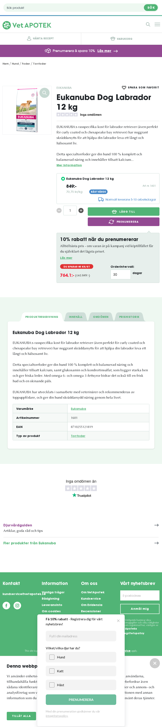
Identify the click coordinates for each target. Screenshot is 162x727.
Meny (157, 24)
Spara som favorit (143, 88)
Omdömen (100, 317)
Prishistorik (129, 317)
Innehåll (76, 317)
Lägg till (127, 212)
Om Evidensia (91, 605)
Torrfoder (78, 436)
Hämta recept (43, 38)
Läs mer (104, 51)
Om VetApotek (92, 592)
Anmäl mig (140, 609)
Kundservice (91, 599)
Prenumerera (128, 222)
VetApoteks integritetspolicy (132, 631)
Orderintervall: (122, 267)
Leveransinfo (52, 605)
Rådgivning (50, 599)
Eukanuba (64, 88)
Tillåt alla (21, 716)
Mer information (69, 165)
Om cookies (51, 611)
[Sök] (148, 24)
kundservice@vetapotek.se (22, 594)
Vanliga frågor (53, 592)
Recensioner (91, 611)
